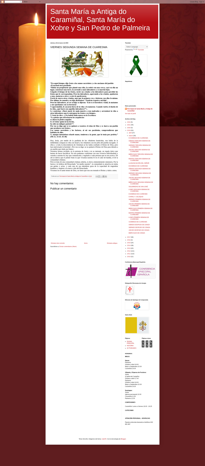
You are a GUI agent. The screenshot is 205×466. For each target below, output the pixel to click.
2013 (129, 248)
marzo (131, 135)
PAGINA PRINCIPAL (130, 342)
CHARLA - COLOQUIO (136, 197)
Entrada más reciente (58, 243)
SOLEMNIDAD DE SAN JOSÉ (138, 186)
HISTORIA (130, 345)
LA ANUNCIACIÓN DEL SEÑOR (139, 163)
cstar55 (104, 439)
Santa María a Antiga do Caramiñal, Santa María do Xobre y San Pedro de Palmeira (100, 19)
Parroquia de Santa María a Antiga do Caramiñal (139, 110)
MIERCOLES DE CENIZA (137, 233)
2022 (129, 122)
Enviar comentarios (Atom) (68, 246)
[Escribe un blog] (99, 176)
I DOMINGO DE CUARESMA (138, 222)
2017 (129, 237)
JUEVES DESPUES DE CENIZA (139, 230)
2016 (129, 240)
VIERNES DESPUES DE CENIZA (139, 227)
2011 (129, 254)
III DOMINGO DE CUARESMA (138, 166)
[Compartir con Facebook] (103, 176)
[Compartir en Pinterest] (106, 176)
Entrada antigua (112, 243)
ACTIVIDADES (131, 348)
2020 (129, 128)
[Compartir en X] (101, 176)
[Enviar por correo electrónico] (97, 176)
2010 (129, 256)
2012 (129, 251)
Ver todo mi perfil (130, 113)
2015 (129, 243)
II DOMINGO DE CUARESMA (138, 194)
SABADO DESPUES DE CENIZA (139, 225)
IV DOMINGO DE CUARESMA (138, 138)
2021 (129, 125)
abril (130, 133)
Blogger (123, 439)
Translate (141, 50)
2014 (129, 245)
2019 (129, 130)
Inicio (86, 243)
